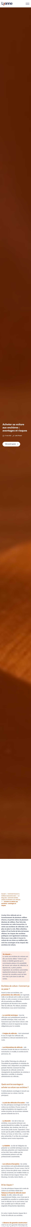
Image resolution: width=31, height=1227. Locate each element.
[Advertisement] (15, 878)
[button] (27, 3)
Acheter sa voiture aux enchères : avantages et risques (9, 903)
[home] (8, 3)
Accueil (3, 894)
